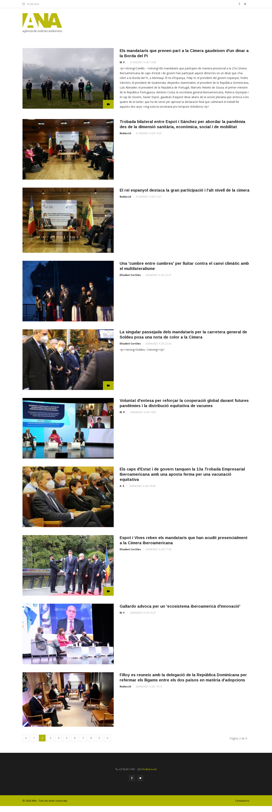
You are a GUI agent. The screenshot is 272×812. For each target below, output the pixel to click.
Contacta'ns (242, 800)
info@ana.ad (149, 769)
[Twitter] (245, 4)
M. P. (123, 412)
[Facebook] (240, 4)
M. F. (122, 62)
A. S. (122, 486)
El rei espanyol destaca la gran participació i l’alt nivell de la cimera (184, 190)
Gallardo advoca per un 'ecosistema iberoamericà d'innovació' (180, 606)
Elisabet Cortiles (130, 275)
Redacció (125, 133)
